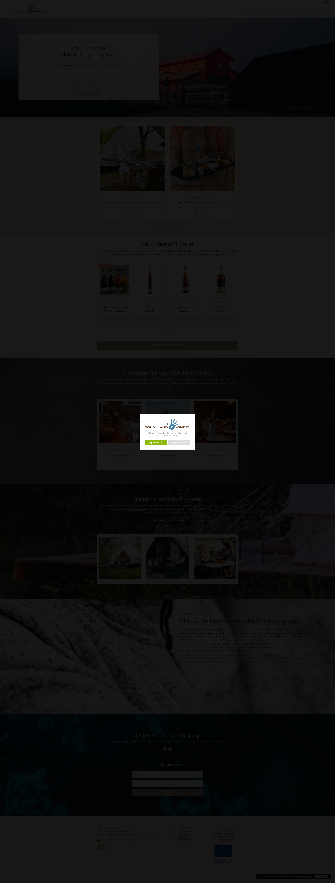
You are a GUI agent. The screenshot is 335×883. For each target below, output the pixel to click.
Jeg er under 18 (179, 442)
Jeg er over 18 (155, 442)
